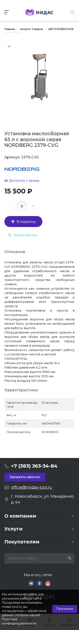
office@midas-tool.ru (31, 487)
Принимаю (64, 609)
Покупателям (22, 542)
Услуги (13, 529)
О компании (20, 516)
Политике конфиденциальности (19, 621)
